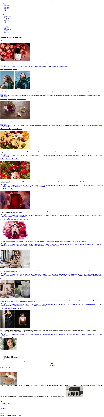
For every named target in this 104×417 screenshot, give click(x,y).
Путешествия (8, 24)
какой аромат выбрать (67, 95)
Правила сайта (4, 410)
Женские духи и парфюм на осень (11, 248)
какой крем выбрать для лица (35, 275)
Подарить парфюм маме (56, 66)
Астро (4, 31)
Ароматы (7, 7)
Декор (6, 26)
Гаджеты (7, 27)
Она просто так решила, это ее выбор (12, 359)
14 (4, 336)
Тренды (6, 12)
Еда (6, 21)
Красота (4, 4)
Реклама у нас (4, 413)
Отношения (5, 28)
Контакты (3, 408)
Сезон (24, 66)
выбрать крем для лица (53, 274)
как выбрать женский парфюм (56, 95)
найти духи (12, 245)
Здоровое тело (8, 23)
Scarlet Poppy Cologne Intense (9, 189)
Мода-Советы (8, 16)
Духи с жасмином (6, 278)
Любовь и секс (8, 29)
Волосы (6, 9)
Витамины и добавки (9, 11)
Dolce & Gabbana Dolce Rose (9, 159)
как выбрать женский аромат (43, 95)
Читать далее (3, 65)
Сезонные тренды (30, 66)
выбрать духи (39, 274)
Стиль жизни (5, 19)
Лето (4, 33)
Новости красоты (19, 66)
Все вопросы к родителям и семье (11, 357)
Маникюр (7, 10)
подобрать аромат (28, 186)
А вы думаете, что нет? (9, 356)
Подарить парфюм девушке (83, 95)
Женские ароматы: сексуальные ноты (13, 99)
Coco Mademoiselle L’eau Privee (10, 308)
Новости (4, 3)
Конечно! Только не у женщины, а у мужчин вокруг (15, 361)
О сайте (2, 405)
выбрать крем (45, 274)
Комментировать (64, 66)
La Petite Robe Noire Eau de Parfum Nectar (14, 219)
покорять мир (92, 275)
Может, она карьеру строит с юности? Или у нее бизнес (15, 358)
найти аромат (47, 66)
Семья (6, 30)
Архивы (2, 403)
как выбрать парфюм (71, 185)
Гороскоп (7, 32)
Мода (4, 14)
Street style (7, 18)
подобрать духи (36, 186)
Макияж (7, 8)
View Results (52, 365)
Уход (6, 6)
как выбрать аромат (40, 66)
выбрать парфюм (24, 95)
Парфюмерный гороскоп (8, 69)
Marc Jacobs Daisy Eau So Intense (11, 129)
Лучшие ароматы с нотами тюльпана (12, 41)
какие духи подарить (80, 185)
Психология (7, 22)
